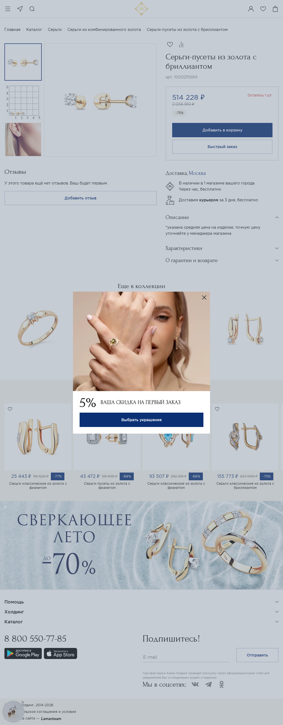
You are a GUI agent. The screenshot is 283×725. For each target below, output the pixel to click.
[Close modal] (204, 297)
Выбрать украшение (141, 420)
